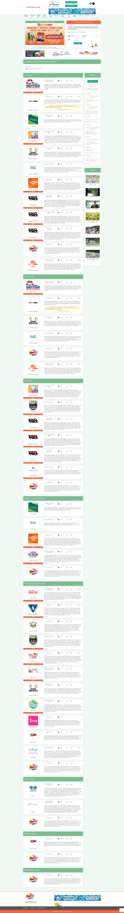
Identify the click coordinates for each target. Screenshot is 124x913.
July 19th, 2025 (89, 151)
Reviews (79, 96)
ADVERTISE (25, 908)
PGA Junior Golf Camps (49, 164)
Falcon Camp (49, 653)
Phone (71, 80)
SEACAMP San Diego (49, 747)
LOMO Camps (49, 732)
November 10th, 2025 (90, 140)
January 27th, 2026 (96, 119)
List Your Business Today (71, 2)
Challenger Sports (49, 96)
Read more (54, 103)
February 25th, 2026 (90, 98)
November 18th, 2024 (90, 158)
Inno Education (49, 717)
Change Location (71, 5)
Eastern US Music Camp (49, 402)
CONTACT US (33, 908)
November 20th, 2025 (90, 130)
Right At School (49, 179)
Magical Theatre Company (49, 519)
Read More (88, 93)
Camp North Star (49, 621)
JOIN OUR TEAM (40, 908)
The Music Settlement (49, 467)
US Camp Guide (49, 244)
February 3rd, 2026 (90, 109)
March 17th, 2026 (90, 86)
